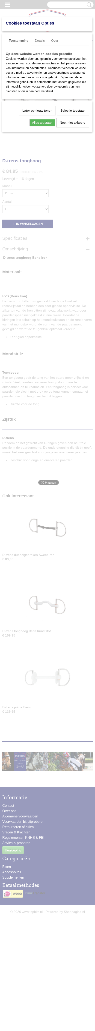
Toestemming (18, 40)
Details (40, 40)
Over (54, 40)
